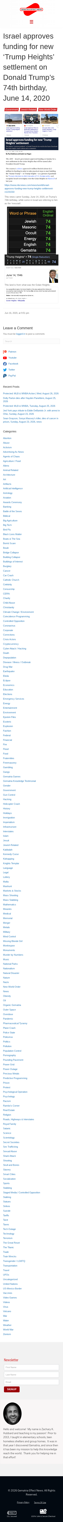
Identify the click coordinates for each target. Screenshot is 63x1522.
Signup (12, 1389)
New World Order (48, 109)
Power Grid (8, 1064)
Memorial (7, 918)
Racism (7, 1101)
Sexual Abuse (10, 1151)
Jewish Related (28, 109)
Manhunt (7, 886)
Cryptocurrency (11, 644)
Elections (7, 694)
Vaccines (7, 1293)
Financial (7, 740)
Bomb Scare (9, 543)
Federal (7, 735)
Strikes (6, 1206)
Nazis (6, 982)
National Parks (10, 964)
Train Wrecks (9, 1256)
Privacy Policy (23, 1502)
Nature (6, 977)
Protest (6, 1087)
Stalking (7, 1197)
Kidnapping (8, 858)
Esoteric (7, 721)
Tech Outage (9, 1229)
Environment (9, 712)
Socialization (9, 1178)
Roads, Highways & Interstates (18, 1119)
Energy (6, 703)
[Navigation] (31, 21)
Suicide (6, 1210)
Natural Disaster (11, 973)
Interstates (8, 831)
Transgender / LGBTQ (14, 1261)
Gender (7, 785)
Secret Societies (11, 1142)
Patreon (12, 351)
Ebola (6, 676)
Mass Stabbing (10, 900)
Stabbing (7, 1188)
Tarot (5, 1220)
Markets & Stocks (12, 890)
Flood (6, 749)
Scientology (9, 1137)
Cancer (6, 570)
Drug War (8, 667)
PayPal (12, 375)
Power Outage (10, 1069)
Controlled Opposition (13, 621)
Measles (7, 909)
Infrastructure (9, 826)
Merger (6, 922)
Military (6, 932)
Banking (7, 506)
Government (11, 109)
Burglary (7, 566)
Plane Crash (9, 1028)
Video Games (10, 1297)
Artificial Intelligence (13, 488)
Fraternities (8, 758)
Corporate (8, 630)
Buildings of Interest (13, 561)
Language (8, 868)
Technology (8, 1233)
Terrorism (8, 1238)
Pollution (7, 1046)
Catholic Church (11, 580)
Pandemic (8, 1018)
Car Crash (8, 575)
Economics (8, 685)
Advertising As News (13, 452)
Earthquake (9, 671)
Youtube (12, 357)
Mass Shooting (10, 895)
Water (6, 1320)
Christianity (8, 607)
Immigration (9, 817)
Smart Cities (9, 1174)
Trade (6, 1252)
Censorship (9, 589)
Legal (5, 872)
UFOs (6, 1274)
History (6, 808)
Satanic (7, 1128)
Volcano (7, 1311)
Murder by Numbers (13, 954)
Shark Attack (9, 1156)
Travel (6, 1270)
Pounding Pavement (13, 1060)
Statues (7, 1201)
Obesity (7, 996)
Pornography (9, 1055)
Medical (7, 913)
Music (6, 959)
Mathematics (9, 904)
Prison (6, 1082)
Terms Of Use (40, 1502)
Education (8, 689)
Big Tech (7, 525)
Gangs (6, 772)
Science (7, 1133)
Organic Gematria (12, 1005)
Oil (4, 1000)
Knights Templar (11, 863)
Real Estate (9, 1110)
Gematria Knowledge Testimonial (19, 781)
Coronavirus (9, 625)
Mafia (6, 881)
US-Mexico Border (12, 1288)
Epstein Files (9, 717)
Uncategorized (10, 1279)
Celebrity (7, 584)
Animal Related (10, 470)
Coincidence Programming (16, 616)
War (5, 1316)
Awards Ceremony (12, 502)
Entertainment (10, 708)
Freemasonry (10, 762)
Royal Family (9, 1124)
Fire (5, 744)
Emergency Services (13, 698)
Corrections (9, 634)
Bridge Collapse (11, 552)
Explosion (8, 726)
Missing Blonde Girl (12, 941)
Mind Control (9, 936)
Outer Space (9, 1009)
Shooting (7, 1160)
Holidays (7, 813)
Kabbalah (7, 849)
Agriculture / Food (12, 461)
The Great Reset (11, 1242)
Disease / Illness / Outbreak (17, 662)
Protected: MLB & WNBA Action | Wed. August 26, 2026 (31, 393)
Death (6, 653)
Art (4, 479)
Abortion (7, 438)
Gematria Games (11, 776)
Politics (6, 1041)
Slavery (7, 1169)
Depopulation (9, 657)
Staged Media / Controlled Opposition (21, 1192)
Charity (6, 598)
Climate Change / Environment (18, 612)
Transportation (10, 1265)
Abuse (6, 442)
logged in (20, 334)
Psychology (9, 1096)
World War (8, 1329)
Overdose (8, 1014)
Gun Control (9, 794)
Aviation (7, 497)
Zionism (7, 1334)
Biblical (6, 516)
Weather (7, 1325)
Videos (6, 1302)
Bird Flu (7, 529)
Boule (6, 548)
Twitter (11, 369)
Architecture (9, 474)
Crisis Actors (9, 639)
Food (5, 753)
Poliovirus (8, 1037)
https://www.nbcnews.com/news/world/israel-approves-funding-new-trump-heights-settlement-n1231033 (29, 188)
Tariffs (6, 1215)
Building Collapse (11, 557)
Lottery (6, 877)
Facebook (13, 363)
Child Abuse (9, 602)
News (6, 991)
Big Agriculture (10, 520)
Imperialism (9, 822)
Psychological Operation (15, 1092)
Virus (5, 1306)
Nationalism (9, 968)
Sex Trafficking (10, 1146)
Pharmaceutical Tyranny (15, 1023)
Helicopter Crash (11, 804)
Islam (6, 836)
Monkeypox (9, 945)
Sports (6, 1183)
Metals (6, 927)
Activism (7, 447)
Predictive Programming (15, 1078)
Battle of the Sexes (12, 511)
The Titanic (8, 1247)
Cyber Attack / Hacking (14, 648)
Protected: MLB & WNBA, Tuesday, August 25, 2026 (29, 406)
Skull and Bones (11, 1165)
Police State (9, 1032)
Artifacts (7, 484)
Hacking (7, 799)
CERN (6, 593)
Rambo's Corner (11, 1105)
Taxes (6, 1224)
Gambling (8, 767)
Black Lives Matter (12, 534)
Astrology (8, 493)
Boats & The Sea (11, 539)
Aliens (6, 465)
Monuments (9, 950)
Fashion (7, 730)
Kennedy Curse (11, 854)
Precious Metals (11, 1073)
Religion (7, 1114)
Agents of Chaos (11, 456)
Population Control (12, 1050)
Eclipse (6, 680)
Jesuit (6, 840)
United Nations (10, 1284)
